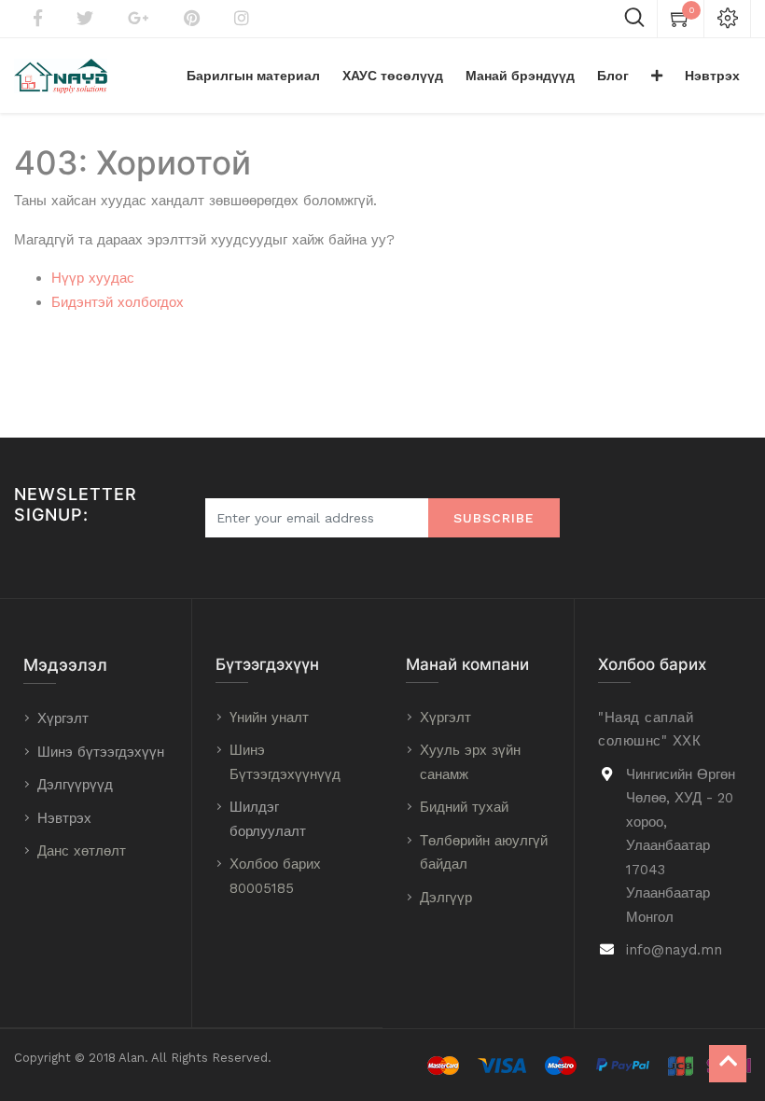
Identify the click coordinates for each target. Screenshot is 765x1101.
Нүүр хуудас (92, 278)
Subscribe (494, 517)
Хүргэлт (63, 718)
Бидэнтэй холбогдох (117, 302)
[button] (657, 75)
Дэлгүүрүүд (75, 784)
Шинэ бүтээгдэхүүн (100, 752)
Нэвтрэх (64, 818)
